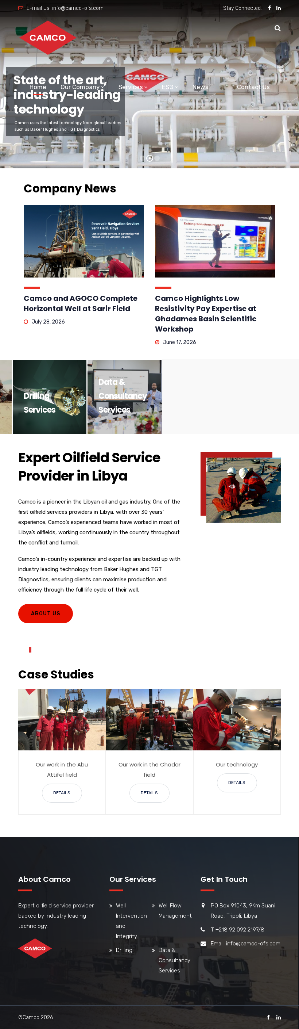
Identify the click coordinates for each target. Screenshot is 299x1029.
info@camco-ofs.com (78, 8)
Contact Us (253, 87)
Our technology (237, 764)
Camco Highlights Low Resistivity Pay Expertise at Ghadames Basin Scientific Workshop (206, 313)
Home (38, 87)
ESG (168, 87)
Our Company (80, 87)
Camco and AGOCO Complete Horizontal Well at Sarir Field (80, 303)
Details (61, 792)
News (201, 87)
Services (131, 87)
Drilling (124, 950)
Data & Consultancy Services (122, 396)
